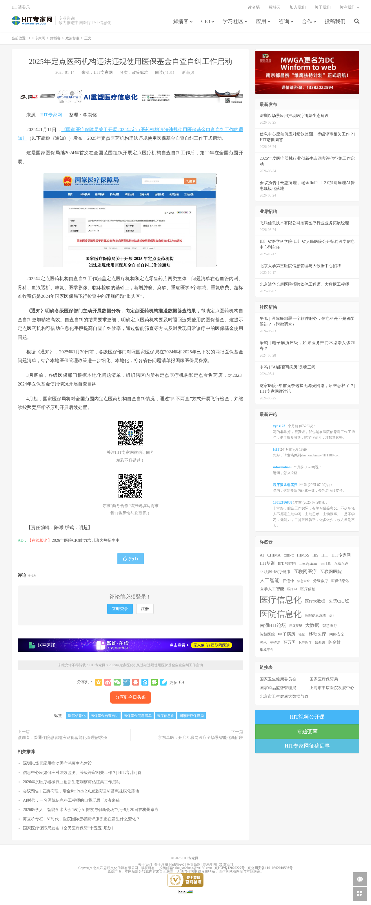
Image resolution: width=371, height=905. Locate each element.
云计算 (326, 563)
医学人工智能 (272, 588)
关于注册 (161, 864)
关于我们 (322, 7)
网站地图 (210, 864)
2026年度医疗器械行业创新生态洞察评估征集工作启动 (71, 782)
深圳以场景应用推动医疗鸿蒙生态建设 (57, 763)
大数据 (312, 625)
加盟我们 (226, 864)
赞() (133, 559)
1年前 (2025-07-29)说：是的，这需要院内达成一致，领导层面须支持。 (309, 488)
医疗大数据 (315, 601)
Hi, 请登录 (21, 7)
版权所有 (148, 868)
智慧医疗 (329, 626)
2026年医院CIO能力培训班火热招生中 (86, 540)
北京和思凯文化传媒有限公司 (115, 868)
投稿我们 (335, 21)
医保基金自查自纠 (105, 716)
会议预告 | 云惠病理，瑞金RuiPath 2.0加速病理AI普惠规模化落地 (81, 791)
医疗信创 (307, 589)
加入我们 (298, 7)
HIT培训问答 (287, 563)
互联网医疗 (305, 571)
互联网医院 (331, 571)
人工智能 (269, 580)
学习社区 (233, 21)
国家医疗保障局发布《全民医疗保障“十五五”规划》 (69, 828)
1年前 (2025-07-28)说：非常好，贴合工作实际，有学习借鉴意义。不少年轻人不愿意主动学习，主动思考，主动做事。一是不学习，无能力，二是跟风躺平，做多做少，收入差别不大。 (314, 514)
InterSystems (308, 563)
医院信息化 (281, 613)
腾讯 (263, 642)
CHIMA (274, 555)
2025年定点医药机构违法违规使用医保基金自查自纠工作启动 (130, 61)
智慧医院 (267, 634)
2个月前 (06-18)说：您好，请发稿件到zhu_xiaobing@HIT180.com (306, 452)
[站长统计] (185, 891)
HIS (315, 555)
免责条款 (194, 864)
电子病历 (286, 634)
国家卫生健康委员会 (278, 679)
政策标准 (72, 38)
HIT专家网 (32, 20)
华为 (332, 615)
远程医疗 (305, 642)
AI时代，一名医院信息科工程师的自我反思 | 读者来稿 (71, 800)
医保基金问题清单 (138, 716)
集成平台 (267, 650)
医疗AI (292, 589)
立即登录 (120, 609)
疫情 (302, 634)
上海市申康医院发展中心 (332, 688)
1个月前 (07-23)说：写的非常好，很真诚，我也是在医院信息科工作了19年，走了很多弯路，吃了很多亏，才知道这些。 (314, 432)
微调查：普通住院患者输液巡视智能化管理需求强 (62, 737)
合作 (307, 21)
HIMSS (303, 555)
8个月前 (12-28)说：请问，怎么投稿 (297, 470)
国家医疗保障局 (191, 716)
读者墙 (254, 7)
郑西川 (320, 642)
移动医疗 (317, 634)
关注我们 (347, 7)
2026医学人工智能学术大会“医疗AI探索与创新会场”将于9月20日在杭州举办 (91, 809)
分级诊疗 (320, 581)
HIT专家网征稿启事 (307, 746)
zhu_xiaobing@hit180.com (193, 868)
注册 (145, 609)
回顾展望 (295, 625)
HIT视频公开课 (307, 717)
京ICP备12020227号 (229, 868)
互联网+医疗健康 (275, 572)
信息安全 (303, 581)
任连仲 (288, 581)
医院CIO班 (338, 601)
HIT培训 (267, 563)
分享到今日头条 (130, 697)
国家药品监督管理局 (278, 688)
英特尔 (275, 642)
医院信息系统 (315, 616)
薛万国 (289, 642)
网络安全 (336, 634)
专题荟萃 (307, 731)
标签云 (275, 7)
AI (262, 555)
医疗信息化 (165, 716)
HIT (324, 555)
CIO (205, 21)
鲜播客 (181, 21)
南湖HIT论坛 (273, 625)
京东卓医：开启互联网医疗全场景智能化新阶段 (200, 737)
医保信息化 (77, 716)
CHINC (289, 555)
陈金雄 (334, 642)
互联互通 (341, 563)
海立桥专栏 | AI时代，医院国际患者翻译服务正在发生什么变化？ (81, 819)
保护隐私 (177, 864)
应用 (261, 21)
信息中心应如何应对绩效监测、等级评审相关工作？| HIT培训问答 (82, 772)
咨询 (284, 21)
